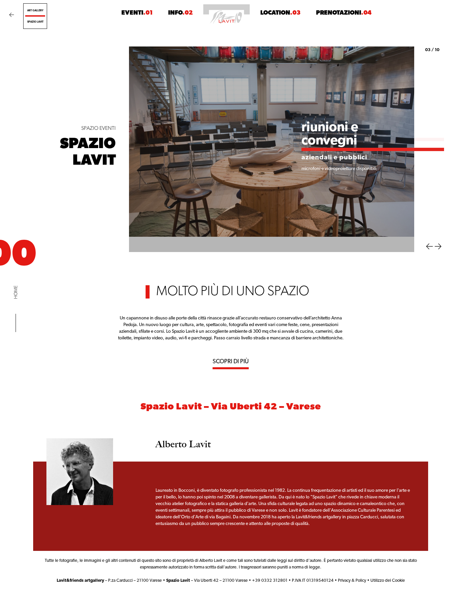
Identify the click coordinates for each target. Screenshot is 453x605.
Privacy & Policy (352, 565)
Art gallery (35, 10)
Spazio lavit (35, 22)
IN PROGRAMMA (97, 34)
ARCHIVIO (167, 34)
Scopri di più (231, 347)
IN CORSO (136, 34)
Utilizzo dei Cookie (387, 565)
